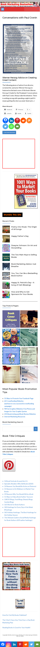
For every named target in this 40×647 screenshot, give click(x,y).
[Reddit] (23, 120)
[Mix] (29, 120)
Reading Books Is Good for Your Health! (16, 628)
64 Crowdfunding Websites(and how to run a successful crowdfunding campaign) (19, 403)
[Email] (17, 126)
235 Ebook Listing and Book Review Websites (20, 414)
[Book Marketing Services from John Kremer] (11, 319)
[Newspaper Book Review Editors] (29, 338)
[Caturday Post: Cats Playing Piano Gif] (29, 319)
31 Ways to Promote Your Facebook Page (18, 398)
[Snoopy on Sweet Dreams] (11, 356)
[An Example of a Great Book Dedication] (11, 375)
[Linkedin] (11, 120)
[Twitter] (5, 126)
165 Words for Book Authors (14, 505)
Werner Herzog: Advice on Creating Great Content (19, 78)
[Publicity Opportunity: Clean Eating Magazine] (11, 338)
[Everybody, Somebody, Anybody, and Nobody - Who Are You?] (29, 356)
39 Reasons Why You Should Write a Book (18, 494)
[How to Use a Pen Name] (29, 375)
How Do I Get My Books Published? (14, 615)
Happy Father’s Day (20, 236)
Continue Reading (9, 132)
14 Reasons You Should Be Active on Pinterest (20, 486)
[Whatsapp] (11, 126)
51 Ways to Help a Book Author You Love (18, 497)
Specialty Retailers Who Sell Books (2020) (18, 484)
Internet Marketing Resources (14, 417)
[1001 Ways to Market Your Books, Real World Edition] (26, 208)
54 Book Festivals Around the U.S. (16, 481)
